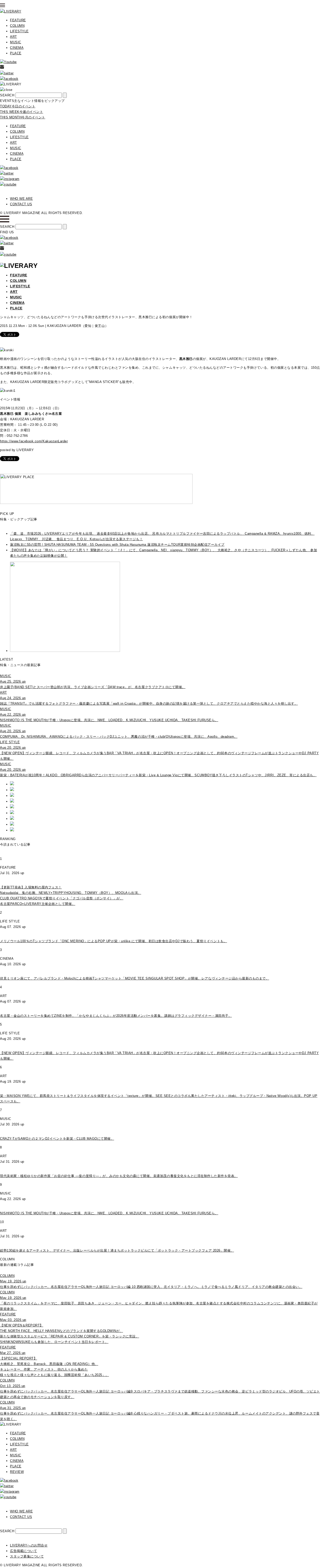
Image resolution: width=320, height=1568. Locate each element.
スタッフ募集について (27, 1556)
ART (13, 37)
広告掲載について (23, 1551)
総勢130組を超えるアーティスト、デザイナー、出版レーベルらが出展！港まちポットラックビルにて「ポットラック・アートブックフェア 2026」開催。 (117, 1250)
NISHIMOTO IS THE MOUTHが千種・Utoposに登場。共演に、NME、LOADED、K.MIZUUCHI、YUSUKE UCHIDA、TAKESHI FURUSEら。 (109, 1213)
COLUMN (17, 26)
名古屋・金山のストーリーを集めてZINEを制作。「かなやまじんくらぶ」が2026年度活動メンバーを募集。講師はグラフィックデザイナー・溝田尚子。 (116, 1016)
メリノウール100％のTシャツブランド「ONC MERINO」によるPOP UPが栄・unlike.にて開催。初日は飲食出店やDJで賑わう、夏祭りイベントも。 (113, 941)
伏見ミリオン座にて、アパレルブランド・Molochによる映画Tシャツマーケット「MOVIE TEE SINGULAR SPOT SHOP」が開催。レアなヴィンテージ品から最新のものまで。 (134, 978)
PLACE (16, 53)
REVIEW (17, 1472)
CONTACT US (21, 204)
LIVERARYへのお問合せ (29, 1545)
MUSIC (15, 42)
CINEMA (17, 48)
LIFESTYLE (19, 31)
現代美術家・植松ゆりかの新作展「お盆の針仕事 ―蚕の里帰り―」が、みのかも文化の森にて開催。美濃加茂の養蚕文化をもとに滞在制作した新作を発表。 (119, 1176)
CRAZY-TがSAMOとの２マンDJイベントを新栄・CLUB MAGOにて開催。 (57, 1138)
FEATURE (18, 20)
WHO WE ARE (21, 199)
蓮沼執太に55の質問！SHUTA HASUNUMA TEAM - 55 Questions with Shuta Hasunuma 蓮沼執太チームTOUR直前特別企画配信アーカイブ (117, 544)
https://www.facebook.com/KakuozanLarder (34, 441)
